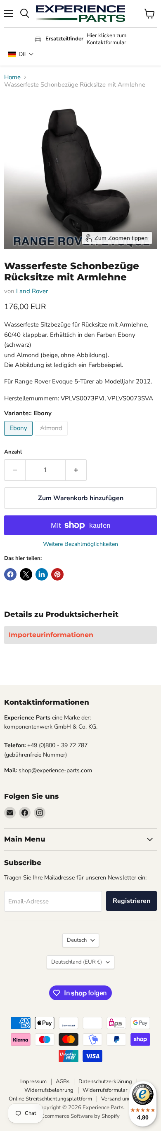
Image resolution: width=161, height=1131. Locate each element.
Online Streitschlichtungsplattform (50, 1099)
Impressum (33, 1081)
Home (12, 77)
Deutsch (77, 940)
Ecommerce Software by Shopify (80, 1116)
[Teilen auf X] (26, 574)
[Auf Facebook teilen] (10, 574)
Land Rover (32, 291)
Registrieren (131, 900)
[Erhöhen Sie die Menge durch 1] (76, 470)
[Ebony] (19, 438)
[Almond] (52, 438)
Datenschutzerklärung (105, 1081)
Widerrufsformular (105, 1090)
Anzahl (13, 452)
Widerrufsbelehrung (48, 1090)
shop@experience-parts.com (55, 770)
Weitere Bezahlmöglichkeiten (80, 544)
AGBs (62, 1081)
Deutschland (76, 962)
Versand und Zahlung (126, 1099)
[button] (21, 54)
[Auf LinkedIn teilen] (42, 574)
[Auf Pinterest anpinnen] (57, 574)
